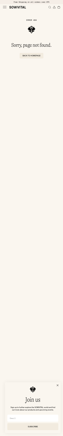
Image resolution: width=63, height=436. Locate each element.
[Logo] (17, 7)
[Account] (54, 7)
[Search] (49, 7)
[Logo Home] (31, 29)
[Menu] (4, 7)
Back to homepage (31, 55)
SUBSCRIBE (33, 426)
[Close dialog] (57, 385)
